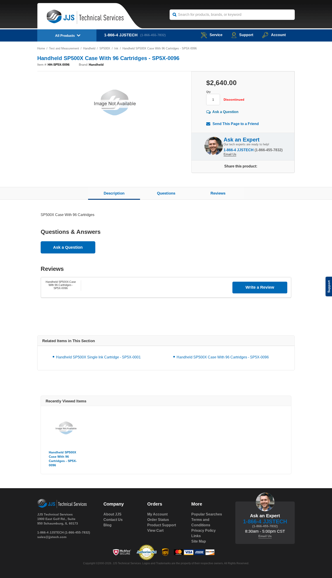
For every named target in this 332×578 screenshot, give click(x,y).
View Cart (155, 530)
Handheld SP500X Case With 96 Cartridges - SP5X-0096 (61, 285)
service (216, 35)
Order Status (158, 520)
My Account (157, 514)
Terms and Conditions (200, 522)
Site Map (198, 541)
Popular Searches (206, 514)
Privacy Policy (203, 530)
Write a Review (259, 287)
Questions (166, 193)
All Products (65, 35)
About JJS (112, 514)
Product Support (161, 525)
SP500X (104, 48)
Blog (107, 525)
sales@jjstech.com (51, 537)
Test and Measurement (64, 48)
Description (114, 193)
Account (278, 35)
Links (196, 536)
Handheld (89, 48)
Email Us (230, 154)
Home (41, 48)
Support (246, 35)
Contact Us (113, 520)
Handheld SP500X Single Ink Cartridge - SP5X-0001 (98, 357)
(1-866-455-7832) (153, 35)
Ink (116, 48)
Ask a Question (225, 112)
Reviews (217, 193)
